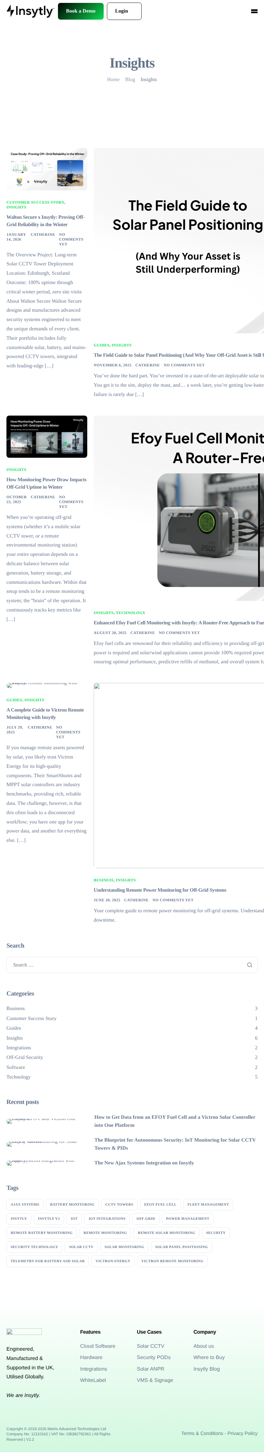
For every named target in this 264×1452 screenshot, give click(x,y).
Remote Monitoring (105, 1233)
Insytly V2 (49, 1219)
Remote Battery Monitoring (42, 1233)
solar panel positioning (181, 1247)
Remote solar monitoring (166, 1233)
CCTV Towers (119, 1205)
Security (215, 1233)
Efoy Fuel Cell (160, 1205)
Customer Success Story (35, 202)
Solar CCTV (81, 1247)
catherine (43, 234)
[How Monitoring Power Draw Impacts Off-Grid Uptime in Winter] (46, 436)
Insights (16, 207)
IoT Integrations (107, 1219)
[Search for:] (132, 965)
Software (15, 1067)
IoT (74, 1219)
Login (121, 11)
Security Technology (34, 1247)
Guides (101, 345)
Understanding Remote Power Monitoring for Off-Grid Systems (160, 890)
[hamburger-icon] (254, 11)
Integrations (18, 1048)
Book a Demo (81, 11)
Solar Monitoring (124, 1247)
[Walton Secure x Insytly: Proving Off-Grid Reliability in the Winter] (46, 169)
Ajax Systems (25, 1205)
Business (104, 880)
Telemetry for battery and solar (48, 1261)
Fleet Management (208, 1205)
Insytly (19, 1219)
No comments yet (71, 239)
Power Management (187, 1219)
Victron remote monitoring (172, 1261)
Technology (131, 613)
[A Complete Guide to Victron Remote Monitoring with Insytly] (46, 685)
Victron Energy (113, 1261)
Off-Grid (146, 1219)
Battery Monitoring (72, 1205)
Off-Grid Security (24, 1057)
